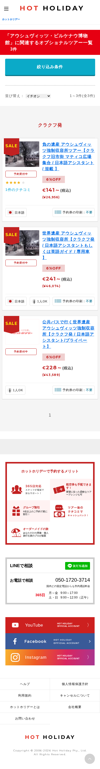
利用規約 (25, 695)
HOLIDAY (52, 8)
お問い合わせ (25, 718)
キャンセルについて (75, 695)
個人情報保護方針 (75, 684)
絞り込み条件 (50, 67)
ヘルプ (25, 684)
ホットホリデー (11, 19)
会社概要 (75, 707)
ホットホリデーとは (25, 707)
